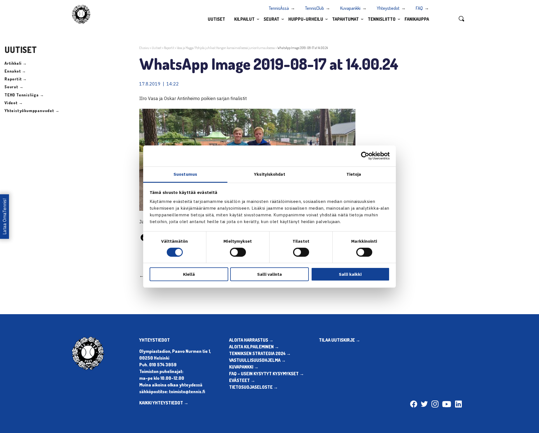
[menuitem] (216, 18)
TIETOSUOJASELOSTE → (253, 387)
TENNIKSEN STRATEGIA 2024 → (260, 353)
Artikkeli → (15, 63)
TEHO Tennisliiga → (24, 94)
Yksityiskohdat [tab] (269, 174)
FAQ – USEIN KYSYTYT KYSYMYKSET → (266, 373)
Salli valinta (269, 274)
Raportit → (15, 79)
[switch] (238, 252)
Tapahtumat (345, 19)
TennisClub (314, 8)
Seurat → (13, 86)
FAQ (419, 8)
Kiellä (189, 274)
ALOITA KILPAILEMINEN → (254, 346)
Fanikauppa (417, 19)
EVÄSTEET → (242, 380)
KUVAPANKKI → (244, 367)
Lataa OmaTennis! (4, 216)
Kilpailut (244, 19)
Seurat (271, 19)
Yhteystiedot (388, 8)
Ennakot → (15, 71)
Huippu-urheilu (305, 19)
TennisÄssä (279, 8)
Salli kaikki (350, 274)
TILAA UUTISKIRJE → (339, 340)
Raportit (169, 48)
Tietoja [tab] (353, 174)
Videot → (13, 102)
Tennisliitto (382, 19)
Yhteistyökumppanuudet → (31, 110)
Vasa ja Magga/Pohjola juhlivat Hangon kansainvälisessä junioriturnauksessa (226, 48)
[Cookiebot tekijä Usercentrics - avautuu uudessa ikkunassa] (365, 156)
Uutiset (216, 19)
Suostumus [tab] (185, 174)
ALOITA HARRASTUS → (251, 340)
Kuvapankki (350, 8)
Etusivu (144, 48)
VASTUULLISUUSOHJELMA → (257, 360)
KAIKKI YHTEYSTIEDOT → (163, 403)
